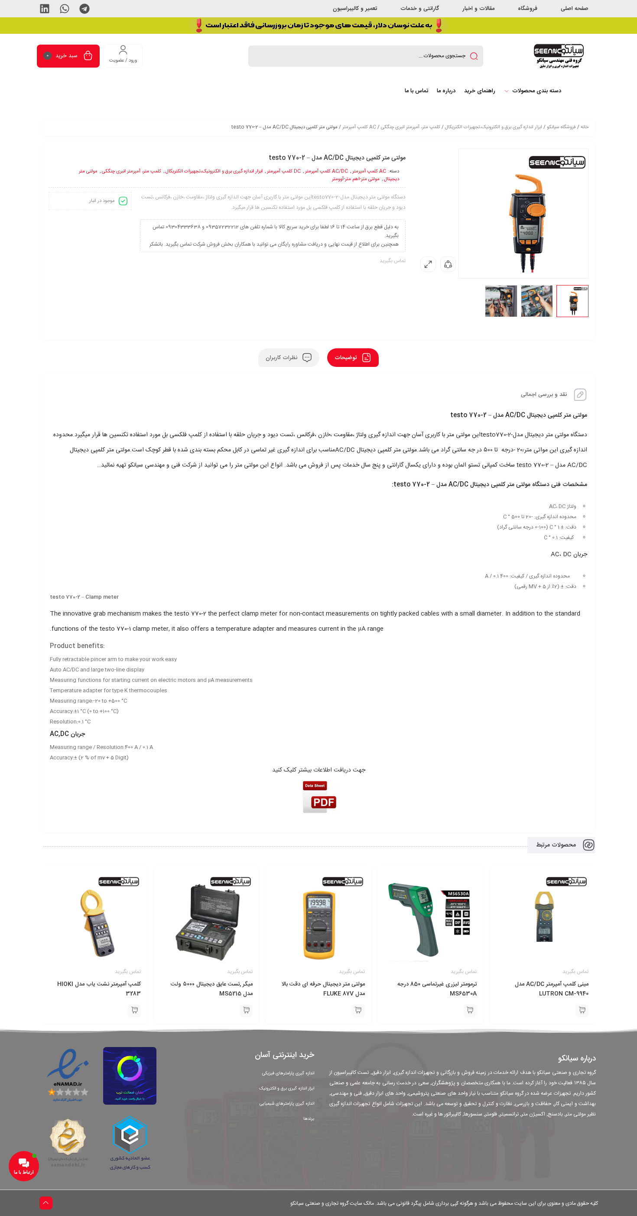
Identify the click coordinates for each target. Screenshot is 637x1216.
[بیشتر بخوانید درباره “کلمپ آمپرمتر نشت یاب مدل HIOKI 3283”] (134, 1010)
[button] (84, 8)
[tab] (353, 357)
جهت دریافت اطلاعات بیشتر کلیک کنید (318, 770)
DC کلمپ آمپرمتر (284, 171)
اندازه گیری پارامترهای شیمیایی (287, 1103)
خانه (584, 127)
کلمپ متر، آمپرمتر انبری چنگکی (410, 127)
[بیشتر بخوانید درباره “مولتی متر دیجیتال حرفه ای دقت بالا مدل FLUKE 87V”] (358, 1010)
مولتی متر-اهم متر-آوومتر (356, 179)
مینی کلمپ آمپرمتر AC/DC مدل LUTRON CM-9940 (551, 989)
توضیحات (346, 358)
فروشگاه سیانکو (561, 127)
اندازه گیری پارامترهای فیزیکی (288, 1073)
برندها (308, 1118)
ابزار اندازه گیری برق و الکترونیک (286, 1088)
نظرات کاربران (282, 358)
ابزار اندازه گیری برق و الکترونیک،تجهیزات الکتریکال (493, 127)
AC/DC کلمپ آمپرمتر (326, 171)
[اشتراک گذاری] (448, 264)
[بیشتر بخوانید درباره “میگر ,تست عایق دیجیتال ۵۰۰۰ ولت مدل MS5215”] (246, 1010)
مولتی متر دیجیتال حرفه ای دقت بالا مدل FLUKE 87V (323, 989)
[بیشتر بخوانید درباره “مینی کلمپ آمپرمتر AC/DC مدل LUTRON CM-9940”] (581, 1010)
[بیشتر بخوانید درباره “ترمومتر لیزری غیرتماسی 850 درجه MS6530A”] (470, 1010)
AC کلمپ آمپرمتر (359, 127)
